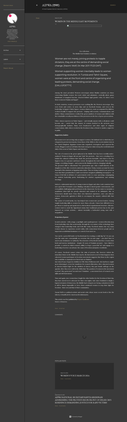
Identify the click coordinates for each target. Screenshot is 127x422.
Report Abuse (8, 68)
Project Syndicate (83, 299)
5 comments (68, 378)
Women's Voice (8, 5)
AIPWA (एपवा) (50, 5)
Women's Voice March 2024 (75, 375)
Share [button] (37, 18)
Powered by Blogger (77, 416)
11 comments (62, 405)
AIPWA (12, 26)
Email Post (62, 308)
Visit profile (12, 41)
